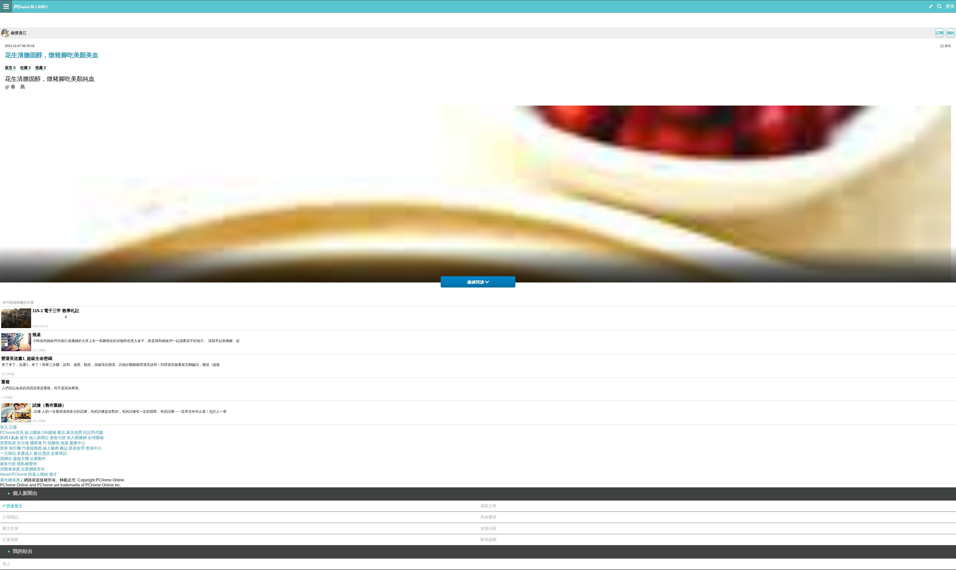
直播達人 (25, 453)
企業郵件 (38, 458)
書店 (61, 432)
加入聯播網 (77, 438)
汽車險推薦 (32, 448)
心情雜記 (10, 517)
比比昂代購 (93, 432)
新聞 (4, 438)
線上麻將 (51, 448)
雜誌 (64, 448)
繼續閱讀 (475, 282)
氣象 (15, 438)
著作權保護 (10, 480)
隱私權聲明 (27, 464)
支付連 (23, 443)
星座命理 (77, 448)
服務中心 (77, 443)
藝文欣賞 (10, 528)
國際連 (36, 443)
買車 (4, 448)
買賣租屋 (8, 443)
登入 (4, 427)
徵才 (53, 474)
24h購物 (49, 432)
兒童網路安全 (33, 469)
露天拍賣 (74, 432)
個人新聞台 (39, 438)
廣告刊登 (58, 438)
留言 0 (10, 67)
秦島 (948, 46)
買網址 (6, 458)
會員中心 (94, 448)
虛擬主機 (21, 458)
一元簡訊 (8, 453)
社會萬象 (10, 539)
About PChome (13, 474)
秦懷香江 (19, 33)
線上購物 (33, 432)
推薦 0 (40, 67)
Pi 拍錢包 (51, 443)
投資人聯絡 (38, 474)
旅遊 (64, 443)
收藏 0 (25, 67)
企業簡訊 (59, 453)
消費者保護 (10, 469)
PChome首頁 (12, 432)
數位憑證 (42, 453)
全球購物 (96, 438)
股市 (24, 438)
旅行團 (15, 448)
